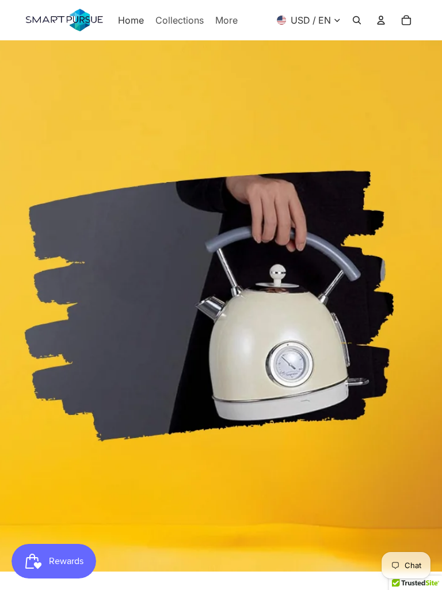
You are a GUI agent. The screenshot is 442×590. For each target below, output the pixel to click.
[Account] (381, 20)
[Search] (356, 20)
